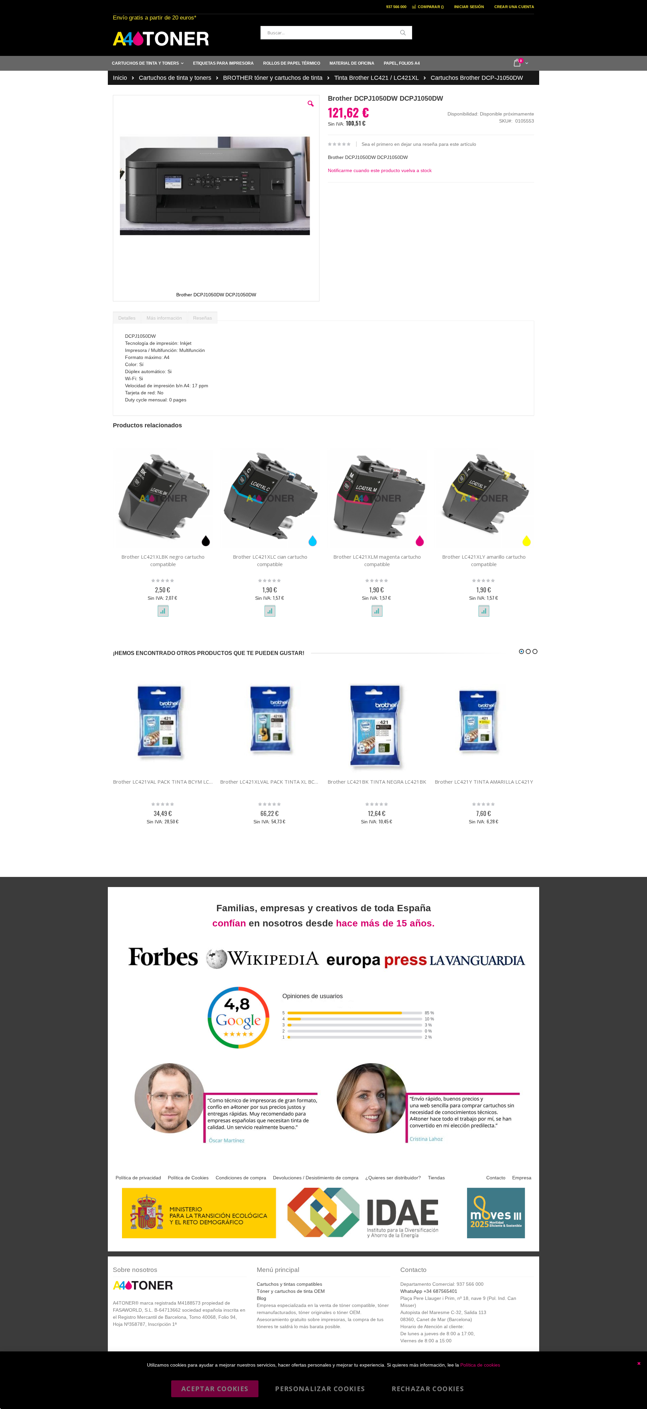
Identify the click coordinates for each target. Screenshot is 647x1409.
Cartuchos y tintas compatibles (289, 1284)
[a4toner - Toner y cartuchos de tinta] (161, 38)
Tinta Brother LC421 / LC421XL (376, 78)
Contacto (495, 1177)
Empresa (521, 1177)
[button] (310, 108)
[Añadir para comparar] (163, 611)
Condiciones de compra (241, 1177)
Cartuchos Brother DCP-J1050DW (477, 78)
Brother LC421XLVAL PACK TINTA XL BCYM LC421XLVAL (270, 781)
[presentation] (127, 316)
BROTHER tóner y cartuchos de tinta (272, 78)
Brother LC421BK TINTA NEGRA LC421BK (377, 781)
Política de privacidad (138, 1177)
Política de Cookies (188, 1177)
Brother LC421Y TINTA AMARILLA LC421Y (484, 781)
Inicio (120, 77)
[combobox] (336, 32)
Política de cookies (480, 1365)
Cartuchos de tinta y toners (175, 78)
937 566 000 (396, 7)
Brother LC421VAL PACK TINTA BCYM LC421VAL (163, 781)
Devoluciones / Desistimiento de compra (316, 1177)
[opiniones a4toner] (222, 1144)
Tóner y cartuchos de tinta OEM (291, 1291)
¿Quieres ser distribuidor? (393, 1177)
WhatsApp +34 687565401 (428, 1291)
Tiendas (436, 1177)
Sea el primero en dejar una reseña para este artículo (419, 144)
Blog (261, 1298)
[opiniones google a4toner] (323, 970)
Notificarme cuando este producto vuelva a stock (380, 170)
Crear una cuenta (514, 7)
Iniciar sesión (469, 7)
